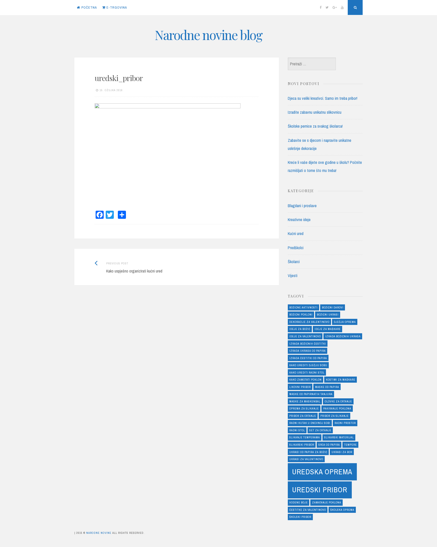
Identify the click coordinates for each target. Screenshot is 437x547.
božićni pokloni (301, 314)
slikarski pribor (301, 444)
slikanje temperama (304, 437)
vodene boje (298, 502)
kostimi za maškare (340, 379)
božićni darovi (332, 307)
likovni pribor (300, 387)
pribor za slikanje (334, 416)
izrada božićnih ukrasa (343, 336)
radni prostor (345, 423)
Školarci (294, 261)
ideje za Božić (299, 329)
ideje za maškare (328, 329)
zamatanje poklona (326, 502)
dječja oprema (345, 322)
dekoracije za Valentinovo (309, 322)
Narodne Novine (98, 533)
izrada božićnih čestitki (307, 343)
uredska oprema (322, 472)
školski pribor (300, 517)
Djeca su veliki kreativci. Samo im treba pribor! (322, 98)
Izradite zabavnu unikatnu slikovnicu (314, 112)
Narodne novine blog (208, 34)
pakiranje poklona (337, 408)
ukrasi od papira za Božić (308, 452)
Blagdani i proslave (302, 205)
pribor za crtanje (302, 416)
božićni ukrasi (328, 314)
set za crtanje (320, 430)
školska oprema (342, 510)
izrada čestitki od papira (308, 358)
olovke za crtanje (338, 401)
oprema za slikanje (304, 408)
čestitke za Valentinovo (307, 510)
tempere (350, 444)
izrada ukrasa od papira (307, 351)
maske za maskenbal (304, 401)
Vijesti (292, 275)
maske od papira (327, 387)
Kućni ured (295, 233)
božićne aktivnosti (303, 307)
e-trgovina (116, 7)
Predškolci (295, 247)
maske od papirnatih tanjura (311, 394)
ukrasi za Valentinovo (306, 459)
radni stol (297, 430)
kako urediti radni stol (306, 372)
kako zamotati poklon (305, 379)
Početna (89, 7)
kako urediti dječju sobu (308, 365)
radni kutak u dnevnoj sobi (309, 423)
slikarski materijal (339, 437)
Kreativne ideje (299, 219)
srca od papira (329, 444)
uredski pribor (319, 490)
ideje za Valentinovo (305, 336)
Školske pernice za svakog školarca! (315, 126)
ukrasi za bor (342, 452)
